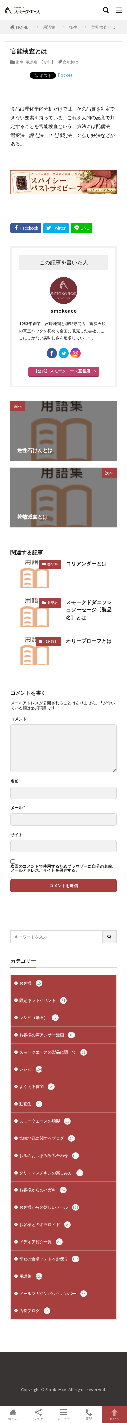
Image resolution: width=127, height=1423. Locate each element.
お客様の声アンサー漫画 (45, 1034)
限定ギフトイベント (42, 1000)
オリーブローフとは (89, 640)
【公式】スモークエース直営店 (62, 370)
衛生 (73, 27)
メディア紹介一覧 (40, 1241)
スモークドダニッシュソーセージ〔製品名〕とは (89, 609)
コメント (19, 719)
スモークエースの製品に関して (52, 1052)
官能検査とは (103, 27)
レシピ (30, 1069)
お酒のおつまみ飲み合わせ (49, 1155)
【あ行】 (51, 641)
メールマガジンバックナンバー (52, 1293)
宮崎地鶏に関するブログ (46, 1138)
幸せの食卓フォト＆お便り (49, 1258)
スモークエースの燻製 (44, 1121)
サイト (16, 835)
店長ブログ (33, 1310)
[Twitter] (56, 228)
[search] (110, 936)
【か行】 (47, 62)
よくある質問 (36, 1086)
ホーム (13, 1418)
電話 (89, 1418)
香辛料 (52, 564)
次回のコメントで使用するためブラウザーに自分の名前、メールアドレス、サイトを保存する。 (63, 868)
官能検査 (71, 62)
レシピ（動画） (37, 1017)
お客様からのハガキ (42, 1189)
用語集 (49, 27)
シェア (38, 1419)
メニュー (63, 1418)
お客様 (30, 983)
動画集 (29, 1103)
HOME (22, 27)
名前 (15, 781)
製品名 (52, 603)
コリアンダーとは (86, 563)
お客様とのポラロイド (44, 1224)
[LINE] (81, 228)
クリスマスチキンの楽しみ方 (50, 1172)
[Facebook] (25, 228)
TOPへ (114, 1418)
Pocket (65, 75)
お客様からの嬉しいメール (49, 1207)
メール (17, 808)
